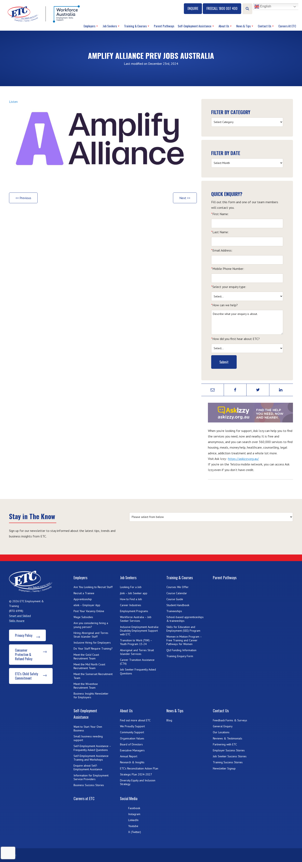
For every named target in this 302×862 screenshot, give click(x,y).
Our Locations (221, 732)
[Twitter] (258, 390)
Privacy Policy (23, 635)
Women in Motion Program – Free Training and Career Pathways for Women (184, 640)
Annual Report (128, 756)
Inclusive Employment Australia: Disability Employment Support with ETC (139, 630)
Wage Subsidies (83, 617)
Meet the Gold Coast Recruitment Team (86, 656)
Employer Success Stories (229, 750)
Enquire (193, 8)
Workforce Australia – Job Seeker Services (135, 619)
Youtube (133, 826)
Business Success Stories (89, 785)
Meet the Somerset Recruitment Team (93, 676)
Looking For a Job (131, 587)
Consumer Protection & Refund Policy (23, 654)
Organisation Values (132, 738)
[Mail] (212, 390)
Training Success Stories (228, 762)
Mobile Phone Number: (227, 269)
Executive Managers (132, 750)
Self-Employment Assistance (194, 26)
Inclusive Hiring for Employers (92, 642)
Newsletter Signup (224, 768)
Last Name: (220, 232)
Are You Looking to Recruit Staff (93, 587)
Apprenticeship (83, 599)
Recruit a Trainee (84, 593)
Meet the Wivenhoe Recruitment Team (86, 685)
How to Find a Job (131, 599)
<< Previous (23, 198)
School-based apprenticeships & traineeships (185, 619)
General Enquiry (223, 726)
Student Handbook (177, 605)
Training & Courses (135, 26)
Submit (223, 362)
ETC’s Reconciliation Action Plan (139, 768)
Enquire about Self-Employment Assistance (88, 767)
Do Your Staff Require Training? (93, 648)
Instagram (134, 814)
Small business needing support (88, 738)
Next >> (184, 198)
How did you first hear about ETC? (235, 339)
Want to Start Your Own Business (88, 728)
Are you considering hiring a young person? (91, 625)
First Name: (220, 214)
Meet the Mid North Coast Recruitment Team (89, 666)
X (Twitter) (134, 832)
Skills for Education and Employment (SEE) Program (183, 628)
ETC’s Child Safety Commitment (26, 676)
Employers (89, 26)
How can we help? (224, 305)
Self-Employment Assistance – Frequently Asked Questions (92, 748)
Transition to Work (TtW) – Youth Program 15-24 (136, 642)
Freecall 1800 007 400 (221, 8)
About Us (224, 26)
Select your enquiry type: (228, 287)
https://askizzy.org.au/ (243, 459)
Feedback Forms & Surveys (230, 720)
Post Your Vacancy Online (89, 611)
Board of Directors (131, 744)
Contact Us (264, 26)
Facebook (134, 808)
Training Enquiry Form (179, 656)
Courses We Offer (177, 587)
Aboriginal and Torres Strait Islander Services (137, 652)
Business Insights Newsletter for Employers (91, 695)
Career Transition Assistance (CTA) (137, 661)
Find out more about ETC (135, 720)
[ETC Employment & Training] (44, 13)
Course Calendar (176, 593)
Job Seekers (110, 26)
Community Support (132, 732)
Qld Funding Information (181, 650)
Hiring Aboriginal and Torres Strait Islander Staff (91, 634)
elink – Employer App (87, 605)
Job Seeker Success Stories (230, 756)
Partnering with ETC (225, 744)
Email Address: (221, 250)
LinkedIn (133, 820)
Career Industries (130, 605)
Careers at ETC (287, 26)
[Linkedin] (280, 390)
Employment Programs (134, 611)
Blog (169, 720)
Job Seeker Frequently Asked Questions (138, 671)
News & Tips (243, 26)
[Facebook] (235, 390)
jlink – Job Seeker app (133, 593)
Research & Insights (132, 762)
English (265, 6)
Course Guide (174, 599)
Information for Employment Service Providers (91, 777)
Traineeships (174, 611)
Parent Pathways (164, 26)
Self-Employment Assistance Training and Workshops (91, 757)
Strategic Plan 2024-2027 (136, 774)
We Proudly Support (132, 726)
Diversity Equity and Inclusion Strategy (137, 782)
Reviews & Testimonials (227, 738)
